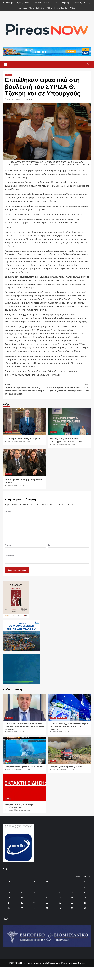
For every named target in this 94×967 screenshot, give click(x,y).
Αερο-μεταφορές (66, 3)
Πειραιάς (19, 3)
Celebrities (40, 8)
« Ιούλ (5, 919)
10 (9, 898)
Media (31, 8)
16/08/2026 (10, 769)
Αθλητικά (23, 8)
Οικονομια (9, 717)
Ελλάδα (28, 3)
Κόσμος (87, 3)
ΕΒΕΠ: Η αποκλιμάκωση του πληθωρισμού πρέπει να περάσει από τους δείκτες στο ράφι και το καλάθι (24, 726)
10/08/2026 (55, 444)
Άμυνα (55, 3)
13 (47, 898)
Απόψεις (78, 3)
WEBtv (49, 8)
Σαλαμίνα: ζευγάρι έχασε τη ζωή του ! (66, 767)
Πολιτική (46, 3)
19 (34, 903)
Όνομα (8, 545)
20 (47, 903)
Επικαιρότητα (8, 3)
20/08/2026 (10, 732)
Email (51, 545)
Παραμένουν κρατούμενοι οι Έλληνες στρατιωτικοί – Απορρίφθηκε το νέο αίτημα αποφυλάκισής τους (24, 389)
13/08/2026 (10, 441)
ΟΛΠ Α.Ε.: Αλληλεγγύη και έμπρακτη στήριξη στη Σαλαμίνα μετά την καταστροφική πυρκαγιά (69, 726)
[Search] (88, 64)
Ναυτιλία (37, 3)
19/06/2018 (11, 99)
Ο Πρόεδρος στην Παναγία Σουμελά (22, 438)
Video (72, 8)
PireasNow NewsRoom (25, 99)
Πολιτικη (8, 75)
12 (34, 898)
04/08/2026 (10, 486)
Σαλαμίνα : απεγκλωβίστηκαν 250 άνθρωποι (24, 767)
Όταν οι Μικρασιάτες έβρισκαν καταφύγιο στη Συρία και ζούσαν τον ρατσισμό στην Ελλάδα (68, 387)
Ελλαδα (53, 717)
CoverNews (67, 963)
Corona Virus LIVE (61, 8)
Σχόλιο (8, 511)
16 (85, 898)
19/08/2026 (55, 732)
